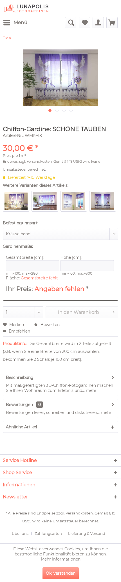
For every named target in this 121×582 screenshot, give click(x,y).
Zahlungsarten (48, 533)
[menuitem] (15, 22)
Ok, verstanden (60, 573)
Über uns (20, 533)
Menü (20, 22)
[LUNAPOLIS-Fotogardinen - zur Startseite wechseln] (25, 8)
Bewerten (49, 324)
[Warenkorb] (112, 22)
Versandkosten (39, 161)
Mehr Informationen (60, 559)
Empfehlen (19, 331)
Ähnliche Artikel (21, 426)
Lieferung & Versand (86, 533)
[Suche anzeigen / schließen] (70, 22)
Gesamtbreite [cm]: (25, 257)
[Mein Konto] (98, 22)
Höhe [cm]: (71, 257)
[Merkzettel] (84, 22)
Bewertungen (19, 404)
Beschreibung (19, 377)
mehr (91, 390)
